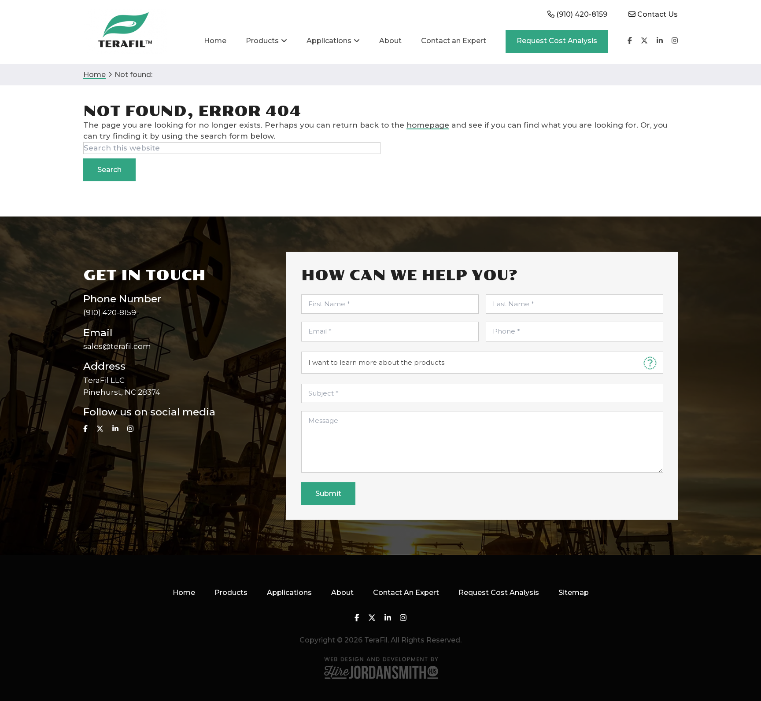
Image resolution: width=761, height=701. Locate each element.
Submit (328, 493)
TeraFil (125, 32)
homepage (427, 125)
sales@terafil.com (117, 346)
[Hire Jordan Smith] (380, 668)
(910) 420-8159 (109, 312)
